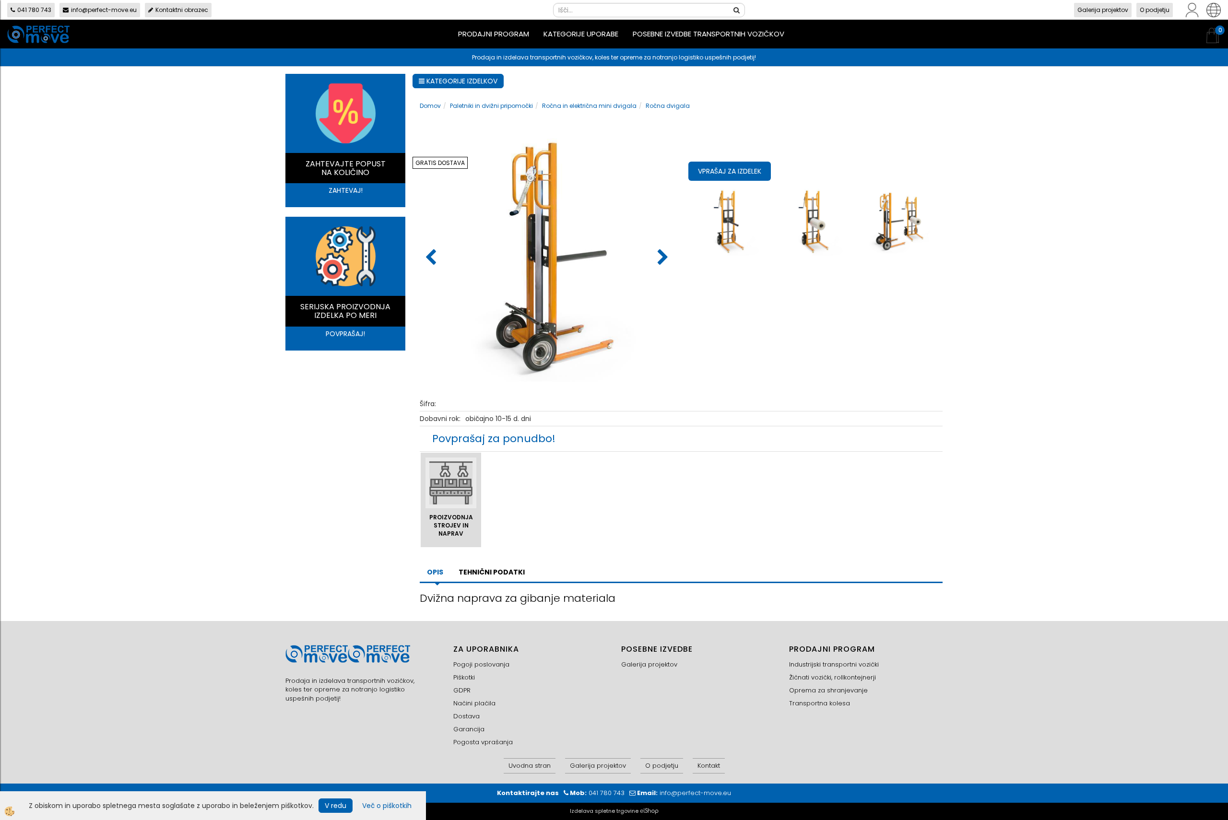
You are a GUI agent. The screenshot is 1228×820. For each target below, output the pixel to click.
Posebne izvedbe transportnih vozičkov (708, 34)
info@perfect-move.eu (104, 10)
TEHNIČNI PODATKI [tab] (492, 572)
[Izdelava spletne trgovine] (649, 811)
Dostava (466, 716)
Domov (430, 106)
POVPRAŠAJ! (345, 334)
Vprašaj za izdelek (729, 171)
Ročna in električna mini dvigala (589, 106)
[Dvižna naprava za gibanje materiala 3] (900, 220)
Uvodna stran (529, 765)
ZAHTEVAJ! (346, 190)
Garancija (468, 729)
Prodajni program (493, 34)
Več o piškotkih (387, 805)
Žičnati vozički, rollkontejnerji (832, 677)
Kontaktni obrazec (181, 10)
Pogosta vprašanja (483, 742)
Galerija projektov (1102, 10)
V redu (335, 805)
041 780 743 (34, 10)
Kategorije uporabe (580, 34)
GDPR (462, 690)
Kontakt (708, 765)
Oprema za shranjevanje (828, 690)
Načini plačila (474, 703)
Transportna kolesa (819, 703)
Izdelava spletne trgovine (604, 811)
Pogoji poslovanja (481, 664)
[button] (661, 258)
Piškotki (464, 677)
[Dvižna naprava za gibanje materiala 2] (815, 220)
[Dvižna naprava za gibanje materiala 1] (731, 220)
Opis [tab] (435, 572)
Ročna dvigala (668, 106)
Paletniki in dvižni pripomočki (491, 106)
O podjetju (1154, 10)
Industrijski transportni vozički (834, 664)
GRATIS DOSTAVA (440, 163)
